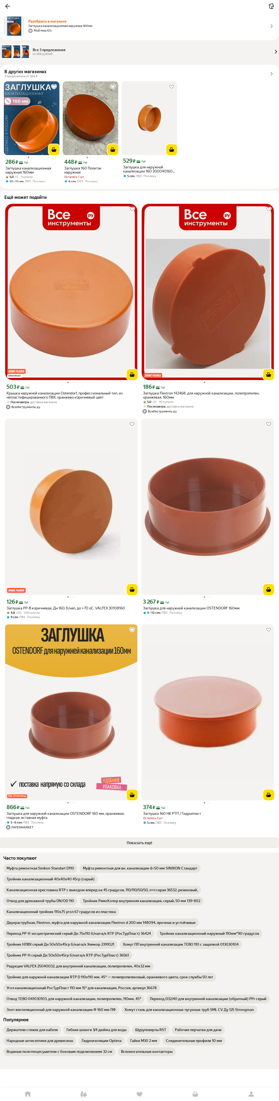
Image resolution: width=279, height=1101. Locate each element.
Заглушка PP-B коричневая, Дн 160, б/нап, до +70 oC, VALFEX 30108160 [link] (66, 608)
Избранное (140, 1094)
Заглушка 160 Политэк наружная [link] (82, 170)
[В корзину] (54, 150)
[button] (7, 6)
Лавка (84, 1094)
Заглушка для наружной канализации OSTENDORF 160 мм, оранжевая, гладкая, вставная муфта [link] (66, 816)
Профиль (251, 1094)
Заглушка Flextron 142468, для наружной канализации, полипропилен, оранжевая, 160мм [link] (201, 395)
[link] (40, 868)
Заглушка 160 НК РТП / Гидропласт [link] (172, 814)
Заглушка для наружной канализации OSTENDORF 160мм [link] (191, 608)
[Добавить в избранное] (54, 87)
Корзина (195, 1094)
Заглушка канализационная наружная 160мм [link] (28, 170)
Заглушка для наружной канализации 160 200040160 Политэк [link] (147, 169)
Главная (28, 1094)
